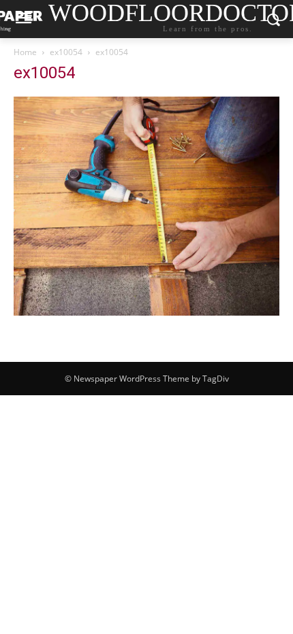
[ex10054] (146, 312)
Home (25, 52)
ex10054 (66, 52)
